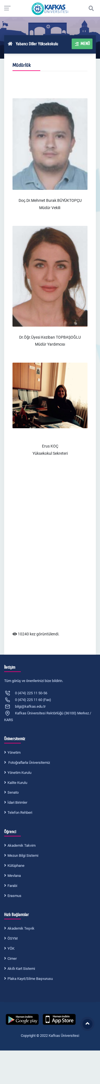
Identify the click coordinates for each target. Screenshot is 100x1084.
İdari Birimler (17, 802)
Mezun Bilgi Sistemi (23, 855)
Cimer (12, 958)
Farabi (12, 886)
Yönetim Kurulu (19, 772)
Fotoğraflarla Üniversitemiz (29, 762)
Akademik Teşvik (21, 928)
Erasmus (14, 896)
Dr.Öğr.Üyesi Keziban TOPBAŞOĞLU (50, 337)
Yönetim (14, 752)
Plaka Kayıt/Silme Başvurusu (30, 979)
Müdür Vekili (49, 207)
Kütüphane (16, 865)
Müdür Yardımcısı (50, 344)
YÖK (11, 948)
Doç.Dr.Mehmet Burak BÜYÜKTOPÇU (50, 200)
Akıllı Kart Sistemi (21, 968)
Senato (13, 792)
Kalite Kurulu (17, 783)
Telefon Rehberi (20, 812)
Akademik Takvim (22, 845)
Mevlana (14, 876)
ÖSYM (13, 938)
